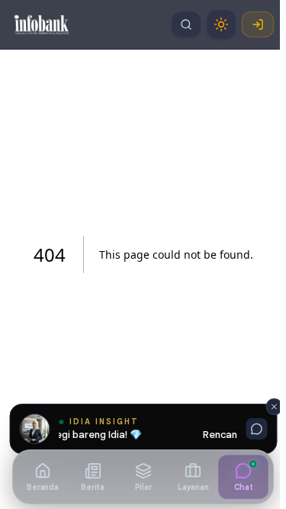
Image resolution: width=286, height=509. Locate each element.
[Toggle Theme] (221, 24)
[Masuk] (258, 24)
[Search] (186, 24)
